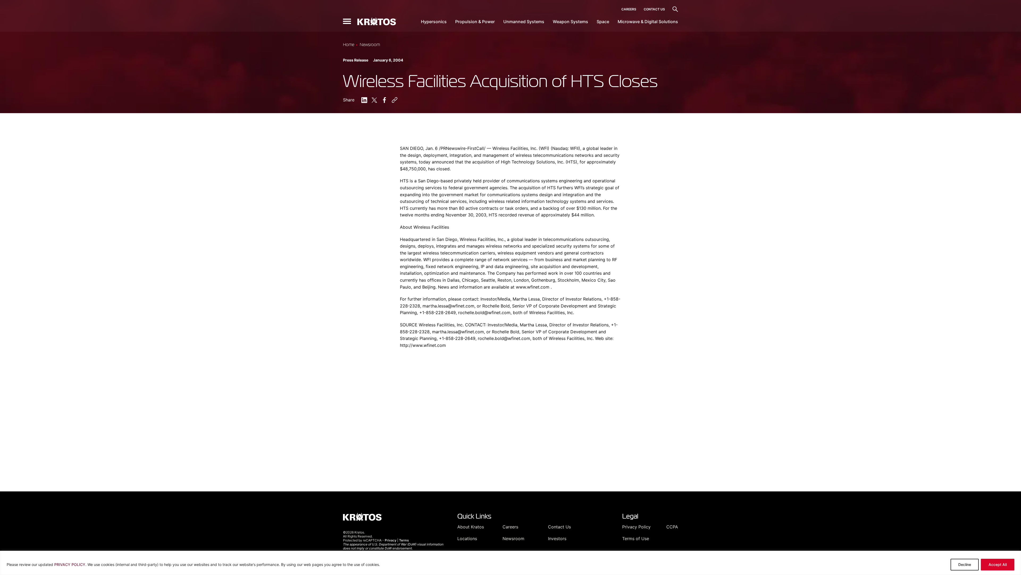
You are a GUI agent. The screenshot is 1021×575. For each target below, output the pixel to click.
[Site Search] (675, 9)
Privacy (390, 540)
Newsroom (513, 538)
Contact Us (654, 9)
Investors (557, 538)
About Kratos (470, 526)
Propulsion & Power (475, 21)
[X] (374, 100)
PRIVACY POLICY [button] (69, 564)
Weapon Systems (570, 21)
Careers (628, 9)
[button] (347, 21)
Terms (404, 540)
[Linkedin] (364, 100)
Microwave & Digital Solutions (648, 21)
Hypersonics (434, 21)
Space (603, 21)
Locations (467, 538)
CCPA (672, 526)
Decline (964, 564)
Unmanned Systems (523, 21)
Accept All (998, 564)
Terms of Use (635, 538)
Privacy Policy (636, 526)
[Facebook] (384, 100)
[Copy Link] (394, 100)
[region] (510, 563)
